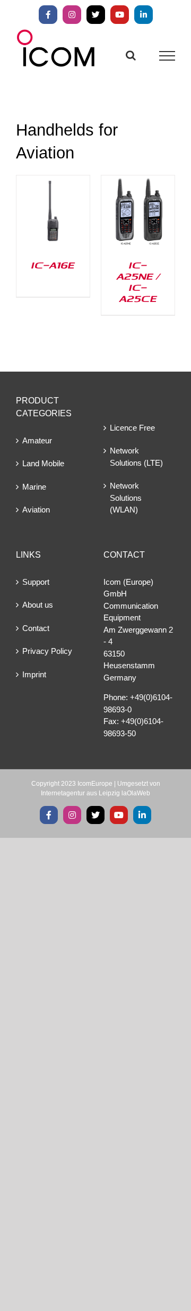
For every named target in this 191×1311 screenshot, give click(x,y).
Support (35, 581)
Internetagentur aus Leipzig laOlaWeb (95, 793)
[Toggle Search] (131, 55)
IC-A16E (53, 264)
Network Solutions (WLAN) (126, 497)
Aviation (36, 509)
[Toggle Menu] (167, 56)
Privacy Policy (47, 651)
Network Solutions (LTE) (136, 456)
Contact (35, 628)
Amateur (37, 440)
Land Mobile (43, 463)
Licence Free (132, 427)
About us (37, 604)
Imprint (34, 674)
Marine (34, 486)
